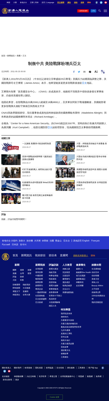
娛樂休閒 (96, 265)
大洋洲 (37, 241)
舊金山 (58, 241)
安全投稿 (60, 368)
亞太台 (66, 241)
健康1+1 (79, 269)
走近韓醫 (79, 285)
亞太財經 (39, 302)
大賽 (15, 2)
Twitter (101, 2)
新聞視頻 (40, 265)
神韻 (8, 2)
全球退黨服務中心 (67, 376)
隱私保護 (39, 368)
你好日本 (95, 272)
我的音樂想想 (97, 302)
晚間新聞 (39, 279)
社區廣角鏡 (40, 296)
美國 (18, 56)
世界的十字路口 (55, 296)
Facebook (96, 2)
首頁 (3, 56)
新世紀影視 (7, 380)
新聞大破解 (53, 285)
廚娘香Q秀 (96, 292)
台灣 (22, 273)
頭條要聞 (16, 285)
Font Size (96, 71)
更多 (17, 380)
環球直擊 (39, 272)
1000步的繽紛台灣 (98, 297)
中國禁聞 (39, 276)
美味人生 (95, 282)
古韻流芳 (66, 276)
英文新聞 (60, 2)
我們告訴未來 (66, 313)
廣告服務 (71, 368)
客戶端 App (93, 368)
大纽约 (14, 241)
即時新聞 (16, 288)
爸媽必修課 (67, 285)
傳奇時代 (64, 317)
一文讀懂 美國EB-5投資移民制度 (36, 143)
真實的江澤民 (66, 333)
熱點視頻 (26, 285)
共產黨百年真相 (67, 320)
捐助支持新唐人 (80, 255)
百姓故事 (64, 347)
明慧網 (81, 376)
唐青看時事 (53, 292)
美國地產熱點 (68, 292)
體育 (29, 273)
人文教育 (67, 265)
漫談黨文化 (65, 350)
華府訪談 (39, 289)
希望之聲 (53, 376)
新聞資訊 (11, 56)
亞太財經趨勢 (41, 299)
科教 (22, 280)
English (85, 241)
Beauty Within (97, 285)
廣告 (69, 2)
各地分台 (23, 2)
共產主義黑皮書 (67, 344)
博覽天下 (16, 291)
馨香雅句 (66, 279)
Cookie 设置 (54, 397)
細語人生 (52, 306)
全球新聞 (39, 269)
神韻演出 (16, 295)
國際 (14, 270)
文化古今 (66, 289)
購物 (89, 2)
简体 (37, 2)
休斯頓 (45, 241)
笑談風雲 (66, 272)
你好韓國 (95, 276)
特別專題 (65, 309)
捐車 (82, 2)
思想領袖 (52, 282)
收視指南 (28, 368)
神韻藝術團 (18, 376)
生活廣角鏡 (96, 269)
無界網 (98, 376)
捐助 (75, 2)
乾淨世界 (42, 376)
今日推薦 (26, 288)
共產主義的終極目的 (69, 324)
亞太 (84, 83)
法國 (52, 241)
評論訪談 (53, 265)
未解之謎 (66, 269)
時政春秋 (52, 279)
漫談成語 (66, 282)
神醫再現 (79, 282)
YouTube (105, 2)
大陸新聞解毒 (54, 302)
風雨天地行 (65, 340)
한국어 (23, 244)
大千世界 (95, 289)
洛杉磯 (29, 241)
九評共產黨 (65, 330)
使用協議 (49, 368)
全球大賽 (26, 295)
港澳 (22, 270)
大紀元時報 (31, 376)
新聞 (17, 265)
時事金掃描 (53, 276)
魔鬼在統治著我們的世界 (71, 327)
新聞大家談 (53, 269)
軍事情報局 (53, 289)
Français (95, 241)
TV (94, 11)
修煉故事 (64, 353)
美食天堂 (95, 279)
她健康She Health (83, 272)
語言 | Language (48, 2)
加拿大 (22, 241)
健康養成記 (80, 279)
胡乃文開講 (80, 276)
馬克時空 (52, 299)
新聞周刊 (39, 285)
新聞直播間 (83, 11)
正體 (31, 2)
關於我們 (17, 368)
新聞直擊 (39, 282)
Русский (6, 244)
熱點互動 (52, 272)
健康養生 (81, 265)
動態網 (90, 376)
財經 (22, 277)
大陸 (14, 280)
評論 (14, 277)
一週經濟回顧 (41, 292)
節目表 (53, 255)
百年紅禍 (64, 337)
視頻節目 (40, 255)
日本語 (15, 244)
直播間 (64, 255)
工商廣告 (64, 357)
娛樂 (29, 270)
